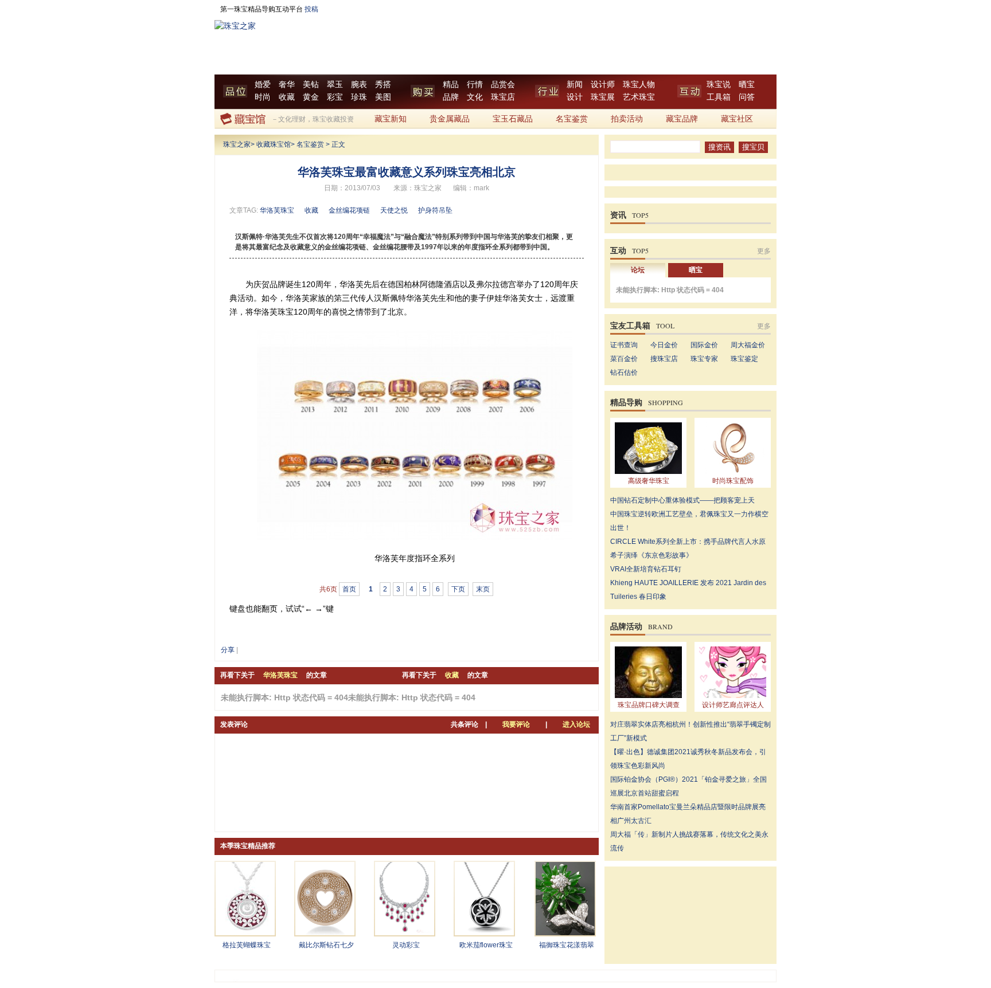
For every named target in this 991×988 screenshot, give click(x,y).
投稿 (311, 9)
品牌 (451, 97)
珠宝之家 (237, 144)
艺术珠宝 (639, 97)
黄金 (311, 97)
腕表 (359, 84)
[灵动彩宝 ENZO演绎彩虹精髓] (404, 933)
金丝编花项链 (349, 210)
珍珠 (359, 97)
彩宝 (335, 97)
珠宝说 (719, 84)
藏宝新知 (390, 119)
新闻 (575, 84)
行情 (475, 84)
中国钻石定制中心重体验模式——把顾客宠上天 (682, 500)
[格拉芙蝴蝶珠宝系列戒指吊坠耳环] (245, 933)
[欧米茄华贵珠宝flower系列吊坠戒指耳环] (484, 933)
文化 (475, 97)
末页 (483, 589)
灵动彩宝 (406, 945)
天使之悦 (394, 210)
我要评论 (516, 724)
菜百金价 (624, 359)
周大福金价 (748, 345)
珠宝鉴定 (744, 359)
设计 (575, 97)
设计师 (603, 84)
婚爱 (263, 84)
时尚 (263, 97)
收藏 (287, 97)
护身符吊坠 (435, 210)
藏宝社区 (737, 119)
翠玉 (335, 84)
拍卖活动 (627, 119)
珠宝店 (503, 97)
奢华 (287, 84)
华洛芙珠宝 (277, 210)
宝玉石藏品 (513, 119)
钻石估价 (624, 372)
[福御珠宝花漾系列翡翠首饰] (565, 933)
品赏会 (503, 84)
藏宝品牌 (682, 119)
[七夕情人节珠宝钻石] (324, 933)
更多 (764, 251)
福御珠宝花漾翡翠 (566, 945)
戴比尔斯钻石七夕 (326, 945)
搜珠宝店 (664, 359)
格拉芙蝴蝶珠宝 (247, 945)
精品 (451, 84)
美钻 (311, 84)
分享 (228, 650)
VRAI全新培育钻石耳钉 (645, 569)
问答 (747, 97)
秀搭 (383, 84)
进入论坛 (576, 724)
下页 (458, 589)
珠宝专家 (704, 359)
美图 (383, 97)
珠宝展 (603, 97)
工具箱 (719, 97)
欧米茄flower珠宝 (486, 945)
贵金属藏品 (450, 119)
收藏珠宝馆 (273, 144)
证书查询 (624, 345)
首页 (349, 589)
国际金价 (704, 345)
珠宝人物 (639, 84)
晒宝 (747, 84)
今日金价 (664, 345)
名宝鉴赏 (572, 119)
